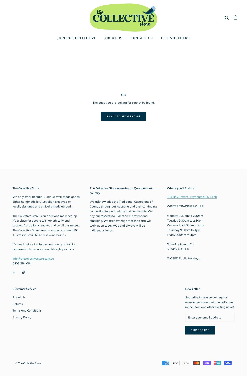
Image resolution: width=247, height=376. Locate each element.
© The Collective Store (28, 363)
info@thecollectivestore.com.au (33, 258)
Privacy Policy (22, 317)
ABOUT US (113, 38)
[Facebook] (14, 272)
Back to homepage (123, 116)
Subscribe (200, 330)
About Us (19, 297)
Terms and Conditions (27, 310)
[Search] (227, 18)
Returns (18, 304)
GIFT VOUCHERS (175, 38)
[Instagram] (23, 272)
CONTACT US (142, 38)
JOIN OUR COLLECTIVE (77, 38)
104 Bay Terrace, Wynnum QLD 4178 (192, 197)
